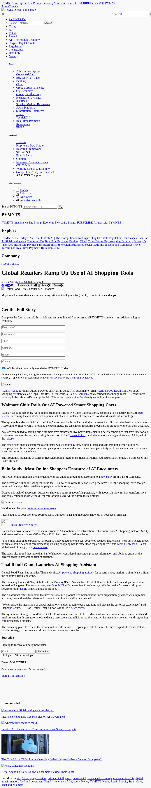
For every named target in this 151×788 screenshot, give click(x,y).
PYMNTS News (99, 781)
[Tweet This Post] (5, 285)
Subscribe (25, 193)
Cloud (19, 84)
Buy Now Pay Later (28, 77)
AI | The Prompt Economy (24, 39)
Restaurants (23, 124)
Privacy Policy (57, 377)
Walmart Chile (9, 390)
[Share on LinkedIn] (8, 285)
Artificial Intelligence (28, 71)
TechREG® (23, 117)
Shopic (123, 781)
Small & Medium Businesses (33, 104)
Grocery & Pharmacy (28, 94)
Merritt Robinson (127, 543)
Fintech (13, 36)
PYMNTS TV (17, 19)
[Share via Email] (11, 285)
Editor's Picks (24, 155)
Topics (11, 64)
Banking (21, 81)
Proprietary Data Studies (30, 145)
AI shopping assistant (34, 778)
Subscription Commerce (30, 110)
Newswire (60, 3)
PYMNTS (12, 281)
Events (69, 3)
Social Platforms (25, 107)
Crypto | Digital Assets (22, 43)
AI (18, 778)
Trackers (21, 142)
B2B (11, 29)
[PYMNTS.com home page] (18, 9)
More (12, 56)
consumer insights (123, 778)
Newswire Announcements (32, 162)
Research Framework (28, 148)
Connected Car (25, 74)
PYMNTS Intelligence (14, 3)
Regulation (15, 46)
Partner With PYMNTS (103, 3)
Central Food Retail (109, 390)
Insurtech (21, 100)
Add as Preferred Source (22, 524)
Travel (20, 114)
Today (12, 26)
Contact (13, 6)
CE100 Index (24, 165)
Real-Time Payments (28, 120)
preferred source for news (41, 508)
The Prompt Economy (41, 3)
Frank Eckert (77, 435)
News (84, 781)
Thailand (6, 784)
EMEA (20, 127)
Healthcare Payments (28, 97)
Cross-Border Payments (30, 87)
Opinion (21, 158)
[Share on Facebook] (2, 285)
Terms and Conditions (81, 377)
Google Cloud (60, 585)
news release (40, 547)
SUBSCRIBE (81, 3)
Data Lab (14, 53)
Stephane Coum (10, 607)
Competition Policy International (35, 172)
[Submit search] (60, 207)
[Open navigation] (2, 14)
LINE (23, 588)
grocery (75, 781)
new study (107, 476)
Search (48, 23)
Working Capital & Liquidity (33, 168)
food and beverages (31, 781)
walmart (18, 784)
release (10, 438)
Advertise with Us (30, 200)
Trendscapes (16, 49)
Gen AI (48, 781)
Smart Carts (135, 781)
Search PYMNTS (11, 206)
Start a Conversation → (15, 675)
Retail (12, 33)
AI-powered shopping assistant (76, 572)
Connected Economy (99, 778)
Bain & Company (79, 393)
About (5, 6)
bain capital (79, 778)
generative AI (62, 781)
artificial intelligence (59, 778)
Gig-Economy (24, 91)
